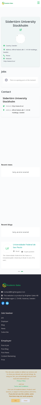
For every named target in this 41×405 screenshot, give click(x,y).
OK (16, 401)
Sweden (14, 46)
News (3, 328)
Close (25, 401)
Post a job (5, 345)
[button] (19, 271)
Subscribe (5, 332)
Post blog (4, 349)
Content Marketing (8, 356)
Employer (4, 321)
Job (2, 318)
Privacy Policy (21, 381)
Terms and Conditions (21, 386)
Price (3, 360)
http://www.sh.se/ (9, 61)
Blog (3, 325)
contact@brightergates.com (14, 292)
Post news (5, 352)
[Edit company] (20, 29)
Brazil (17, 251)
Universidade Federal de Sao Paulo (24, 246)
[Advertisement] (20, 140)
